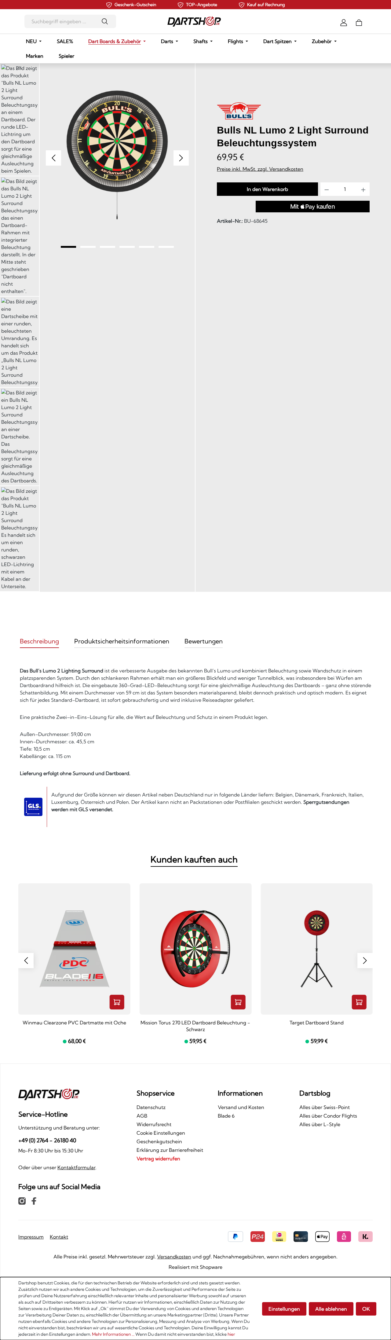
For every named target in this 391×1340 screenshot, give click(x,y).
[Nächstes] (181, 158)
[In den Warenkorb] (117, 1002)
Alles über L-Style (319, 1124)
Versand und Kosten (241, 1107)
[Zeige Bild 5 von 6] (146, 247)
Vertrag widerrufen (158, 1158)
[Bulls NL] (239, 112)
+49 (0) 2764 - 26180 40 (47, 1140)
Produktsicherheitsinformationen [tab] (121, 641)
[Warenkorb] (359, 22)
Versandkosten (174, 1257)
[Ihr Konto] (343, 22)
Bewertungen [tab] (204, 641)
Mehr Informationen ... (113, 1334)
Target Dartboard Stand (317, 1023)
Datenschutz (151, 1107)
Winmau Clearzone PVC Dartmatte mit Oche (74, 1023)
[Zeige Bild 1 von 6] (68, 247)
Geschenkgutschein (159, 1141)
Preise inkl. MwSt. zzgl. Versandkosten (260, 169)
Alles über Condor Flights (328, 1116)
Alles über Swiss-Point (324, 1107)
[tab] (39, 641)
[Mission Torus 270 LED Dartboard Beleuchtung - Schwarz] (196, 949)
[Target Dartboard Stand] (317, 949)
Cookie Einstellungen (161, 1133)
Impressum (31, 1237)
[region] (97, 327)
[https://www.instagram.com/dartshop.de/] (22, 1201)
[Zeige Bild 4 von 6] (127, 247)
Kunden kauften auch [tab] (194, 859)
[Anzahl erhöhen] (363, 189)
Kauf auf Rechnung (266, 4)
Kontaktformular (76, 1167)
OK (366, 1309)
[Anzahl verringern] (326, 189)
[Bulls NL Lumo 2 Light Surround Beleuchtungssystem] (117, 154)
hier (231, 1334)
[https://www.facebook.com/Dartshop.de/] (34, 1201)
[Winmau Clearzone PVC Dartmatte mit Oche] (74, 949)
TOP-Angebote (201, 4)
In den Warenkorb (267, 189)
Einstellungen (284, 1309)
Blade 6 (226, 1116)
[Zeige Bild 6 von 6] (166, 247)
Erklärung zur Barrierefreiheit (170, 1150)
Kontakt (59, 1237)
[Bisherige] (26, 960)
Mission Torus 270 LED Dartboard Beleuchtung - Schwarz (195, 1026)
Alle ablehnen (331, 1309)
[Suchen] (106, 21)
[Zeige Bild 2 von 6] (88, 247)
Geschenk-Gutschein (135, 4)
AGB (142, 1116)
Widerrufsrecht (154, 1124)
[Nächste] (365, 960)
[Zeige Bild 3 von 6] (107, 247)
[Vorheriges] (53, 158)
